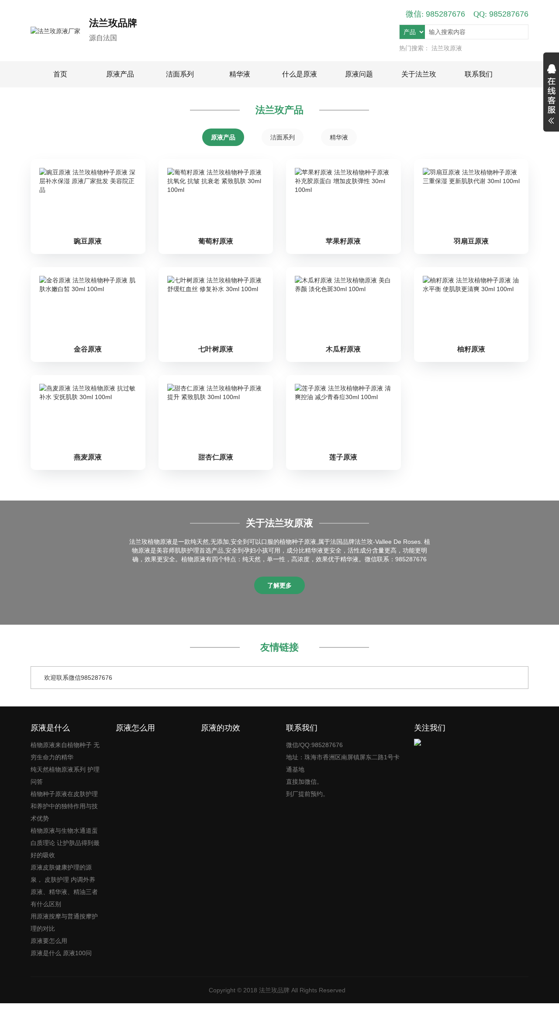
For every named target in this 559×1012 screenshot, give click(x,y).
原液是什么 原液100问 (61, 952)
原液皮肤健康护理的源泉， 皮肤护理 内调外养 (63, 873)
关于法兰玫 (418, 74)
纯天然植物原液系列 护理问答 (65, 775)
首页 (60, 74)
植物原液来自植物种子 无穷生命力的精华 (65, 751)
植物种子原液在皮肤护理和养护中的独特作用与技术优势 (64, 806)
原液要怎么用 (49, 940)
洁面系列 (180, 74)
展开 (551, 95)
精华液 (239, 74)
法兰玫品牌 (274, 990)
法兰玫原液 (446, 48)
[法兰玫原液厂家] (60, 30)
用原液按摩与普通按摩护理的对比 (64, 922)
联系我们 (479, 74)
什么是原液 (299, 74)
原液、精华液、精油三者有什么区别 (64, 898)
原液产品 (120, 74)
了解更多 (279, 585)
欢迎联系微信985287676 (78, 677)
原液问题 (359, 74)
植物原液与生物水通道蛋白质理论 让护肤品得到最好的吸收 (65, 843)
